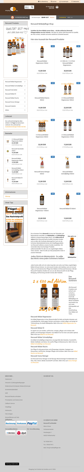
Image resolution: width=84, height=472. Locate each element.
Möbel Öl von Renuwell (46, 334)
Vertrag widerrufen (12, 464)
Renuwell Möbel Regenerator (13, 81)
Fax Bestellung (43, 1)
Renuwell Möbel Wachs (12, 98)
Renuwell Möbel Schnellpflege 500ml (67, 173)
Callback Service (10, 403)
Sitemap (7, 196)
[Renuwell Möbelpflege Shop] (13, 9)
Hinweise (52, 17)
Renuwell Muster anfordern (13, 396)
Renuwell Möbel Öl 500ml (67, 208)
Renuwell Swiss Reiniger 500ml (42, 173)
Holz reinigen (9, 414)
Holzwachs (8, 410)
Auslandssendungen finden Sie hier (15, 126)
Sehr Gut (45, 17)
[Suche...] (32, 7)
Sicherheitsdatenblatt (11, 389)
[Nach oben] (78, 468)
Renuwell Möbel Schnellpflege (14, 86)
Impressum (8, 379)
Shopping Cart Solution (35, 469)
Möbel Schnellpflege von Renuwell (41, 344)
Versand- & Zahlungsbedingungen (15, 382)
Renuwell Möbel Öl (10, 94)
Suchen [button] (54, 1)
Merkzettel (76, 1)
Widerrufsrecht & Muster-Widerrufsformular (17, 386)
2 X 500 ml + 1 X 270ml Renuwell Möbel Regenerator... (67, 63)
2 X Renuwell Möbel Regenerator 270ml (67, 136)
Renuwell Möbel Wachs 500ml (42, 99)
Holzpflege (8, 407)
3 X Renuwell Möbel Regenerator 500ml (42, 136)
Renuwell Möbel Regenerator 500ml (42, 62)
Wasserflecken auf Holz (12, 417)
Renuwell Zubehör (10, 106)
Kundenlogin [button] (64, 1)
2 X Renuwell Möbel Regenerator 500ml (67, 99)
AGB (6, 393)
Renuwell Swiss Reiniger (12, 102)
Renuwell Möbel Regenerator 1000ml (41, 209)
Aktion (7, 110)
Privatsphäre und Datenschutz (14, 400)
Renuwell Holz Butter (11, 90)
